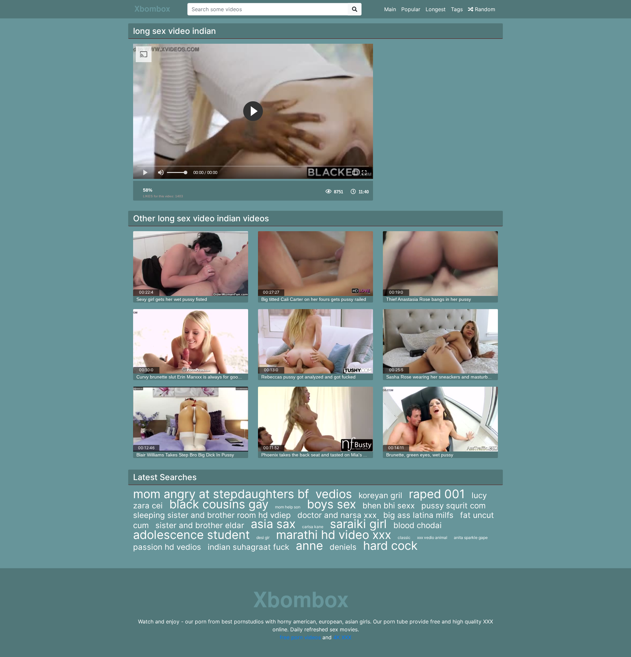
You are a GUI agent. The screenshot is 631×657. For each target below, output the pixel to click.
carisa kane (312, 526)
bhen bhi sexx (388, 505)
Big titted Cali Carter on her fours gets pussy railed (313, 299)
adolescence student (191, 534)
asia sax (273, 524)
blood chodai (417, 525)
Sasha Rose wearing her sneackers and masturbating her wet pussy (457, 376)
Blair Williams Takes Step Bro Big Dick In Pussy (185, 454)
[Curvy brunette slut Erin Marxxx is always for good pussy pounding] (190, 341)
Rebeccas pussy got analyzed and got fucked (308, 376)
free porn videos (300, 637)
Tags (457, 9)
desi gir (262, 537)
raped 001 (437, 494)
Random (484, 9)
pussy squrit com (453, 505)
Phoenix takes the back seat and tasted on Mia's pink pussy (323, 454)
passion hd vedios (167, 547)
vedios (334, 494)
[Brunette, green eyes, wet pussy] (440, 419)
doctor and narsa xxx (337, 515)
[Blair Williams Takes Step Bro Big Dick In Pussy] (190, 419)
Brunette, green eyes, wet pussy (419, 454)
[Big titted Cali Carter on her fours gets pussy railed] (315, 263)
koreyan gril (380, 495)
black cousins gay (219, 504)
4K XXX (342, 637)
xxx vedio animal (432, 537)
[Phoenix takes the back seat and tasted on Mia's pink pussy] (315, 419)
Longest (436, 9)
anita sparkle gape (471, 537)
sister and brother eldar (199, 525)
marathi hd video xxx (333, 534)
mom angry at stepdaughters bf (221, 494)
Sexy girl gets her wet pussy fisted (171, 299)
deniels (343, 547)
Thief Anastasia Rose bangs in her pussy (428, 299)
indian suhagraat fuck (248, 547)
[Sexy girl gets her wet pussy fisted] (190, 263)
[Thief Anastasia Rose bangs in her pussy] (440, 263)
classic (404, 537)
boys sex (331, 504)
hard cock (390, 545)
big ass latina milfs (418, 515)
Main (390, 9)
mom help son (287, 506)
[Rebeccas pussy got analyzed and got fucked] (315, 341)
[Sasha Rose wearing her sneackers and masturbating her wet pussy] (440, 341)
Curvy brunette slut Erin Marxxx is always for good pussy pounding (205, 376)
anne (309, 545)
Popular (410, 9)
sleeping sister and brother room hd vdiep (212, 515)
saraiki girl (358, 524)
